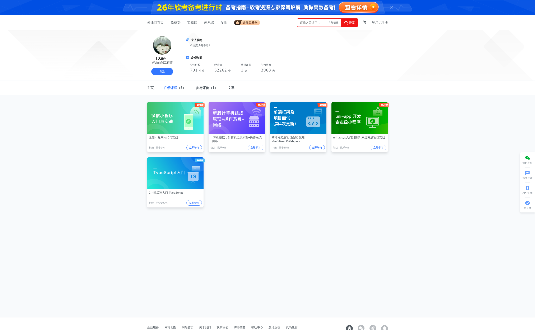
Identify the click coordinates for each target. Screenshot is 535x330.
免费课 (176, 22)
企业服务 (153, 327)
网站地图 (170, 327)
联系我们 (222, 327)
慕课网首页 (155, 22)
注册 (384, 22)
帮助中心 (257, 327)
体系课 (209, 22)
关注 (162, 71)
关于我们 (205, 327)
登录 (375, 22)
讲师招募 (240, 327)
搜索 (351, 22)
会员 (249, 22)
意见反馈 (274, 327)
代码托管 (292, 327)
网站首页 (188, 327)
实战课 (192, 22)
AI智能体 (334, 22)
